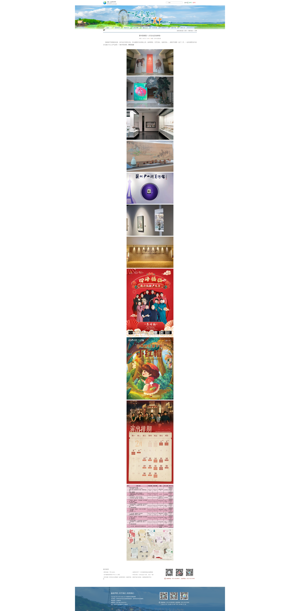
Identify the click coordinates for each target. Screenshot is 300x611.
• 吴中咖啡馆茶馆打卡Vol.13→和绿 (111, 574)
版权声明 (114, 593)
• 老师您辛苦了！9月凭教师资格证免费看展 (142, 572)
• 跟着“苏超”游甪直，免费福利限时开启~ (142, 577)
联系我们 (130, 593)
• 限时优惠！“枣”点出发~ (109, 572)
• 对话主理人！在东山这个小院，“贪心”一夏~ (143, 574)
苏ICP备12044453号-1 (121, 602)
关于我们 (122, 593)
